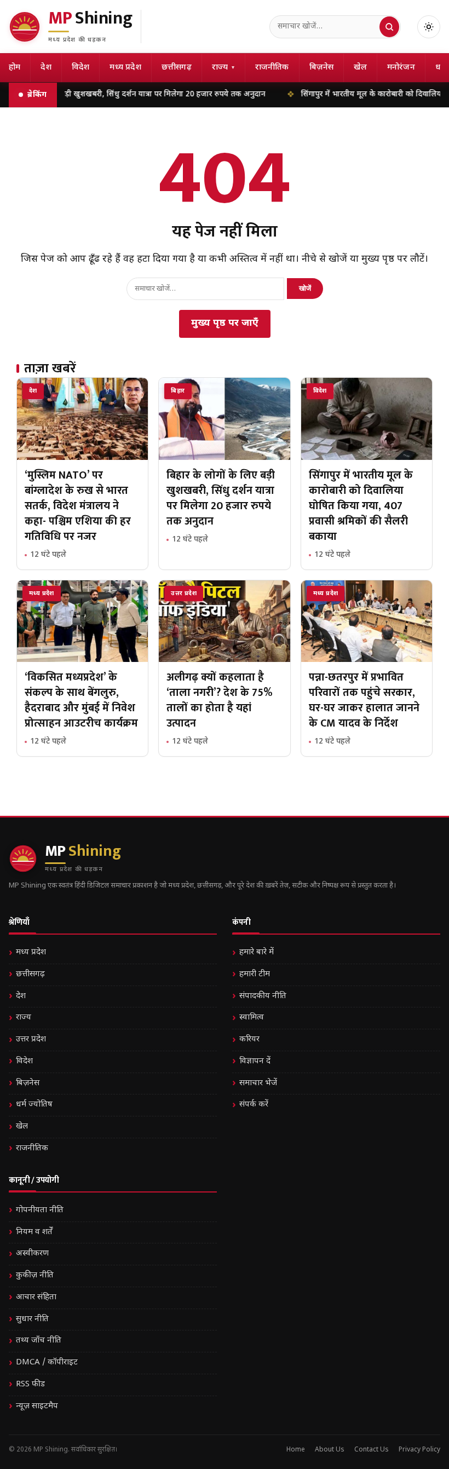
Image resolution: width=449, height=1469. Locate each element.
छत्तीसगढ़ (177, 67)
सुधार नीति (32, 1319)
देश (46, 67)
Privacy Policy (419, 1449)
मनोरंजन (401, 67)
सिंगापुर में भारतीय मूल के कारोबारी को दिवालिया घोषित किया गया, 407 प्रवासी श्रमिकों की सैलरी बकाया (361, 506)
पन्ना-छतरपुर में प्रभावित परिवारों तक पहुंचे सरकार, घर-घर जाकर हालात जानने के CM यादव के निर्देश (364, 700)
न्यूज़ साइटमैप (37, 1406)
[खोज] (389, 26)
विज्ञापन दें (254, 1061)
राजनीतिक (272, 67)
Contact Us (371, 1449)
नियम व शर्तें (34, 1232)
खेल (360, 67)
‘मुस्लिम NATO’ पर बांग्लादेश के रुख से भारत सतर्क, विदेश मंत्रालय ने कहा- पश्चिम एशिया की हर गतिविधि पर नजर (78, 506)
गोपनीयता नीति (40, 1210)
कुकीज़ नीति (35, 1275)
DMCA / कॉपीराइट (47, 1362)
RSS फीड (30, 1384)
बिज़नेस (321, 67)
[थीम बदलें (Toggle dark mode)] (428, 26)
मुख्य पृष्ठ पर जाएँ (224, 323)
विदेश (81, 67)
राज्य (223, 67)
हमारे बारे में (256, 952)
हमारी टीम (254, 974)
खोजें (305, 288)
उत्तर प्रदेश (31, 1039)
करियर (249, 1039)
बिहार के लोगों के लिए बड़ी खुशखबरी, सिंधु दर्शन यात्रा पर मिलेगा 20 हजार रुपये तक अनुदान (220, 498)
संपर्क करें (253, 1104)
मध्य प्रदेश (125, 67)
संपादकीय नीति (262, 996)
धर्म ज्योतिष (34, 1104)
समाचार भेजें (258, 1083)
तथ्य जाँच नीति (38, 1340)
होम (14, 67)
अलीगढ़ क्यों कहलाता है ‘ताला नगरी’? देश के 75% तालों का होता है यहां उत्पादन (219, 700)
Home (295, 1449)
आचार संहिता (36, 1297)
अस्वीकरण (32, 1253)
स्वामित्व (251, 1017)
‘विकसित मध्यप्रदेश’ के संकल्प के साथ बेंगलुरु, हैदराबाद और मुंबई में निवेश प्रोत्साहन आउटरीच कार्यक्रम (81, 700)
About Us (329, 1449)
